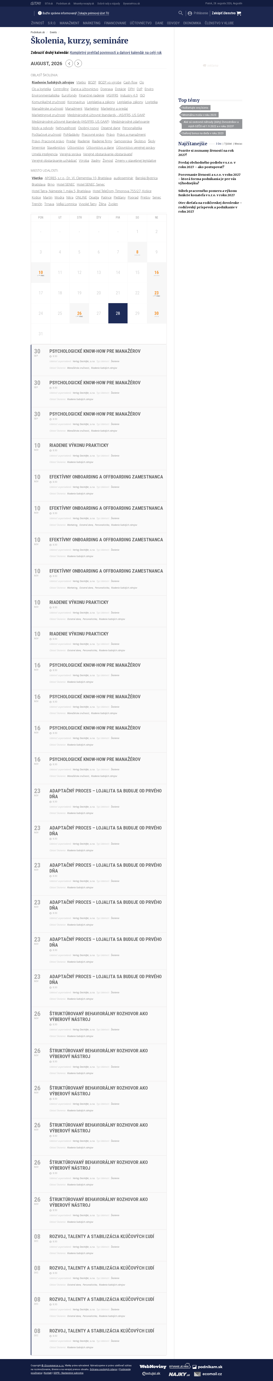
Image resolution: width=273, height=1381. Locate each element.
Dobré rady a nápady (108, 3)
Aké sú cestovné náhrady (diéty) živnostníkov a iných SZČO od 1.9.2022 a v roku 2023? (211, 124)
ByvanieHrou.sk (131, 3)
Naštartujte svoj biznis (195, 107)
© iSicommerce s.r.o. (52, 1365)
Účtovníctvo (141, 23)
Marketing (91, 23)
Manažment (69, 23)
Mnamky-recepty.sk (84, 3)
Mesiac (238, 143)
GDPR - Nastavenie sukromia (68, 1372)
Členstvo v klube (219, 23)
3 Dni (218, 143)
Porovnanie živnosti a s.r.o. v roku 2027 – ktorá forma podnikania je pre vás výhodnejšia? (209, 179)
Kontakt (48, 1372)
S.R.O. (52, 23)
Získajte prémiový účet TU (93, 13)
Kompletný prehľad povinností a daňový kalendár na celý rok (116, 52)
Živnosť (37, 23)
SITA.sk (49, 3)
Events (53, 32)
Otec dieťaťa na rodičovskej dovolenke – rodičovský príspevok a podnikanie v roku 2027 (210, 207)
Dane (159, 23)
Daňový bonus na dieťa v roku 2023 (203, 133)
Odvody (173, 23)
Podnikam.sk (63, 3)
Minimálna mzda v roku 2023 (199, 115)
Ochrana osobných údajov (103, 1369)
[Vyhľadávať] (181, 13)
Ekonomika (192, 23)
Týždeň (228, 143)
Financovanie (115, 23)
